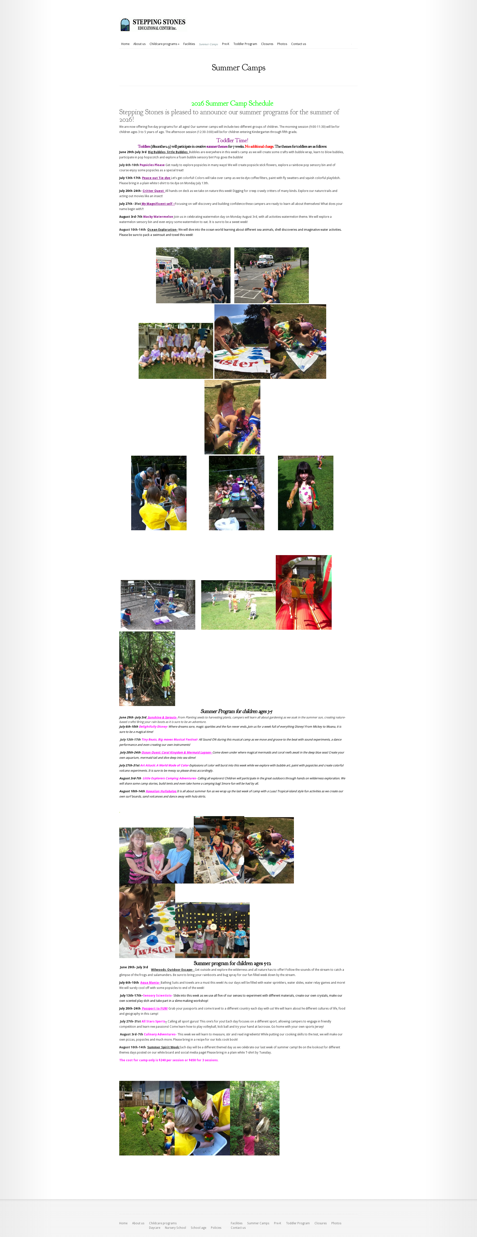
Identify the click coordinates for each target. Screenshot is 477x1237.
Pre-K (225, 44)
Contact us (298, 44)
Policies (216, 1228)
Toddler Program (245, 44)
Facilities (189, 44)
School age (198, 1228)
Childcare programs (164, 44)
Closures (267, 44)
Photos (282, 44)
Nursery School (175, 1228)
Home (125, 44)
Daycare (154, 1228)
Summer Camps (208, 44)
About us (139, 44)
